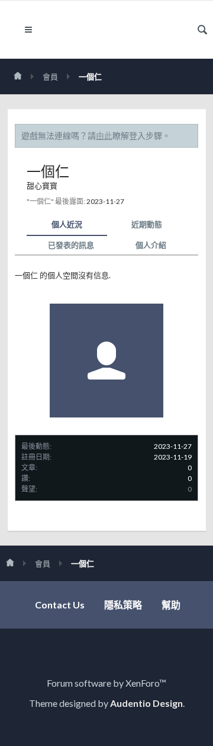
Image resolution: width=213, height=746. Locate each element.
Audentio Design (146, 703)
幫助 (171, 604)
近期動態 (146, 224)
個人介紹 (150, 245)
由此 (104, 135)
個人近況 (66, 224)
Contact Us (60, 604)
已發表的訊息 (71, 245)
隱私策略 (123, 604)
